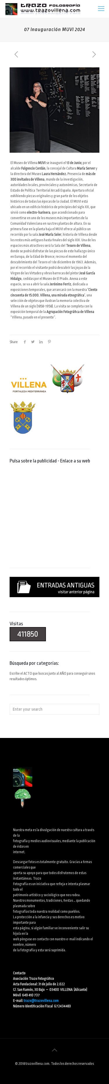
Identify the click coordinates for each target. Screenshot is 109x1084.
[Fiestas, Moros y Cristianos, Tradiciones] (42, 8)
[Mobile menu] (101, 9)
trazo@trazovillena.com (41, 1001)
